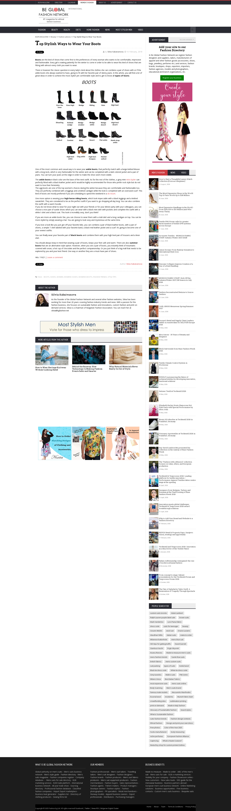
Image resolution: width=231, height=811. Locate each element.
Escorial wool (155, 697)
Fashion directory (68, 774)
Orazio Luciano (184, 630)
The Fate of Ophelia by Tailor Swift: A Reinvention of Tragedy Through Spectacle (177, 590)
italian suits (171, 635)
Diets (78, 29)
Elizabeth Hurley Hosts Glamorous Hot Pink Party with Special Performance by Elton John (176, 407)
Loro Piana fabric (174, 622)
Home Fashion (93, 29)
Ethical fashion (156, 723)
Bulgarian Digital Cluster (110, 808)
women (60, 277)
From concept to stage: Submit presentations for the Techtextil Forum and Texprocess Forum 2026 (177, 577)
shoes (53, 277)
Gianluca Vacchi (156, 648)
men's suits (57, 771)
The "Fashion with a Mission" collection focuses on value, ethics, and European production (175, 464)
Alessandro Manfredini (181, 692)
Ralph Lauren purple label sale (162, 617)
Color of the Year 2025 (173, 727)
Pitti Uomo (184, 674)
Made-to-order (169, 771)
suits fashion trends (158, 719)
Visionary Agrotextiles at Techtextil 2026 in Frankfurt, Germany (177, 434)
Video (140, 29)
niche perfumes (156, 736)
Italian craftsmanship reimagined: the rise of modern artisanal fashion (176, 562)
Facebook (79, 808)
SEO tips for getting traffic (160, 644)
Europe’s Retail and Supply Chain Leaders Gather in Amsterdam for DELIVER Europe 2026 (177, 322)
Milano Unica (155, 679)
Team (163, 807)
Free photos (155, 727)
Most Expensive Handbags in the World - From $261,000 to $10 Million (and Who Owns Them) (176, 209)
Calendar (71, 2)
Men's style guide (51, 774)
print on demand (157, 705)
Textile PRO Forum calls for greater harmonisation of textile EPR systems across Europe (175, 223)
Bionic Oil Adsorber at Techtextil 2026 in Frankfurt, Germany (176, 420)
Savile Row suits (178, 657)
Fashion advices (65, 37)
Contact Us (132, 2)
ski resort (111, 193)
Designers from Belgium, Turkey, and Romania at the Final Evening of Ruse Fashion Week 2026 (174, 492)
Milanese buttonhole (158, 639)
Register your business (172, 78)
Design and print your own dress (179, 723)
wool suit (170, 630)
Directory (59, 2)
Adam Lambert (177, 613)
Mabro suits (170, 674)
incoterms (169, 697)
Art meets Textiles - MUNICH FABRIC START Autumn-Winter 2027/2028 (175, 236)
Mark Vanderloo (156, 622)
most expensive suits (159, 683)
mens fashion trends (158, 657)
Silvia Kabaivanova (115, 51)
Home (149, 807)
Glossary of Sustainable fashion (163, 710)
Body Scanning (156, 688)
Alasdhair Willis (156, 635)
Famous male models (159, 692)
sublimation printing (178, 701)
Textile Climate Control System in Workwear (173, 364)
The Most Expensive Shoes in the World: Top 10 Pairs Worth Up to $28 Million (176, 194)
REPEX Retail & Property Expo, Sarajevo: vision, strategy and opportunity (176, 533)
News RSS (95, 808)
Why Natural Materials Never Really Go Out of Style (123, 367)
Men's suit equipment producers (115, 780)
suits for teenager (171, 626)
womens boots (85, 277)
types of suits (169, 666)
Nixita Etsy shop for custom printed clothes (167, 745)
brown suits (184, 617)
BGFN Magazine (44, 2)
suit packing (155, 666)
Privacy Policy (191, 807)
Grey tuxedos (155, 674)
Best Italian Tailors (172, 679)
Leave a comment (55, 257)
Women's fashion (87, 2)
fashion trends (100, 277)
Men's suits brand (174, 688)
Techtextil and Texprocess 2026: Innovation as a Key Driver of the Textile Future (177, 547)
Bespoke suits (188, 791)
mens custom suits (173, 661)
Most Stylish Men (124, 29)
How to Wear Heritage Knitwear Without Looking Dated (50, 368)
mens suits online (179, 683)
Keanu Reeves (156, 652)
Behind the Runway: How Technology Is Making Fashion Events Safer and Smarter (87, 368)
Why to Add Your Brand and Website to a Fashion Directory (176, 519)
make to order (186, 635)
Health (67, 29)
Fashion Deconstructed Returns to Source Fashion (176, 293)
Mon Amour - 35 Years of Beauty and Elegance (174, 335)
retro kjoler (131, 179)
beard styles (186, 710)
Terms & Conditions (175, 807)
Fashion (42, 29)
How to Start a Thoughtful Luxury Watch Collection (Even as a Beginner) (175, 180)
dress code (154, 626)
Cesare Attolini (156, 630)
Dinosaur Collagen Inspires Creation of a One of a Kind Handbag (176, 265)
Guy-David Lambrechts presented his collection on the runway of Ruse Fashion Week (176, 450)
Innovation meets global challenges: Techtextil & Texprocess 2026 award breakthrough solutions (174, 506)
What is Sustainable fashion (161, 714)
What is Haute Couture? (172, 741)
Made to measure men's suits (178, 652)
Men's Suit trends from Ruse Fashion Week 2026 (177, 350)
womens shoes (71, 277)
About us (102, 2)
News (107, 29)
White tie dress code (179, 670)
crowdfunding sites (158, 701)
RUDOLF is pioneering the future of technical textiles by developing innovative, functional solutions (177, 379)
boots (46, 277)
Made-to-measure (153, 771)
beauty (185, 626)
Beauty (54, 29)
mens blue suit (177, 639)
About (156, 807)
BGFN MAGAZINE (41, 37)
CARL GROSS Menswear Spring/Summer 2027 (176, 307)
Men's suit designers (106, 774)
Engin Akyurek (173, 648)
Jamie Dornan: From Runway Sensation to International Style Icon (176, 251)
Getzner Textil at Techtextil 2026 (172, 391)
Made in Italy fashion (176, 705)
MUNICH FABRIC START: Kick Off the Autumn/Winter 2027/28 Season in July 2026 (175, 280)
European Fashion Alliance (178, 736)
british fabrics (155, 661)
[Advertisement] (144, 15)
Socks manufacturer (158, 732)
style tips (112, 277)
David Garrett (180, 644)
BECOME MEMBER (186, 39)
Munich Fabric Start (185, 697)
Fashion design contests (180, 719)
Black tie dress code (158, 670)
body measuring (177, 732)
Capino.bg (154, 741)
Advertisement (116, 2)
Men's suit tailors (118, 771)
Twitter (87, 808)
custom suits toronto (158, 613)
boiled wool (184, 666)
